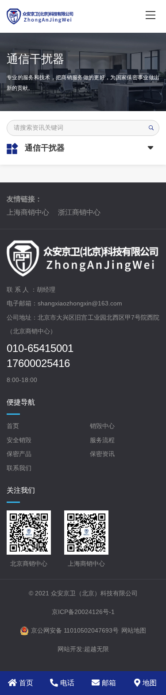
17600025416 (38, 363)
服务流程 (102, 440)
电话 (67, 683)
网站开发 (70, 649)
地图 (150, 683)
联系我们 (19, 467)
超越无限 (96, 649)
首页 (13, 425)
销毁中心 (102, 425)
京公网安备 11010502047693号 (75, 630)
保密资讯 (102, 453)
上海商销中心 (28, 212)
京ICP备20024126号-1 (83, 611)
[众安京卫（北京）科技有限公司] (67, 16)
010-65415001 (40, 348)
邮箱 (109, 683)
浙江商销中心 (79, 212)
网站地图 (133, 630)
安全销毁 (19, 440)
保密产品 (19, 453)
